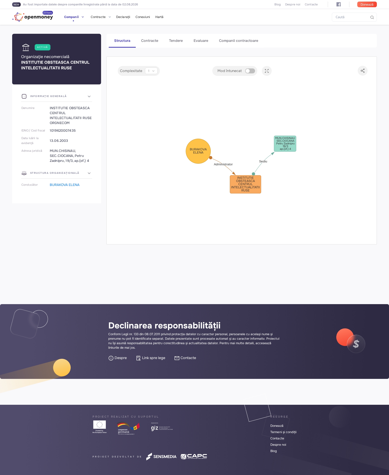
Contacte (311, 4)
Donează (367, 4)
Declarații (123, 17)
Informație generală (48, 96)
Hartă (159, 17)
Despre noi (292, 4)
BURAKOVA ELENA (64, 185)
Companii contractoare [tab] (238, 40)
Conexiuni (143, 17)
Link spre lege (153, 357)
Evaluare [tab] (201, 40)
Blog (277, 4)
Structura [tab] (122, 40)
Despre (120, 357)
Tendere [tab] (176, 40)
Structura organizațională (54, 172)
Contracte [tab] (149, 40)
